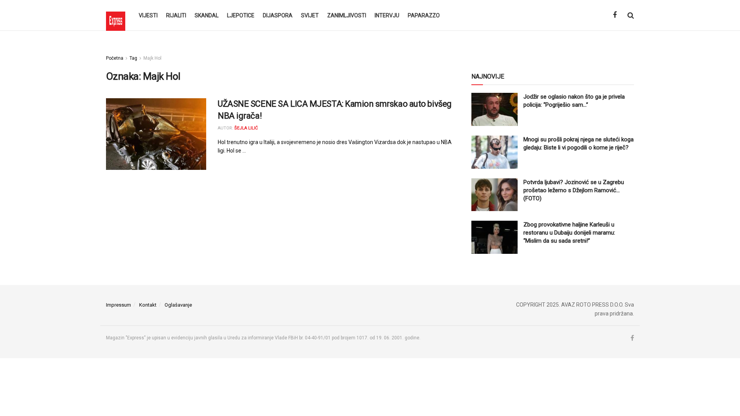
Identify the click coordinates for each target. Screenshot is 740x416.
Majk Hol (152, 58)
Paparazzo (424, 15)
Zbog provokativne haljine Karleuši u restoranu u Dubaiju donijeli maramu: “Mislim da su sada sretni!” (569, 232)
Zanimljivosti (346, 15)
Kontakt (147, 305)
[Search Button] (630, 15)
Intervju (387, 15)
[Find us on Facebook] (615, 15)
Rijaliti (176, 15)
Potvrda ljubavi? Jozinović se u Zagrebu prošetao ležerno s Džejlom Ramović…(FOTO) (573, 190)
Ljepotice (240, 15)
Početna (114, 58)
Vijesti (148, 15)
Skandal (207, 15)
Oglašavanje (178, 305)
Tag (133, 58)
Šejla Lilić (246, 128)
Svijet (310, 15)
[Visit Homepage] (115, 15)
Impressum (118, 305)
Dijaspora (278, 15)
